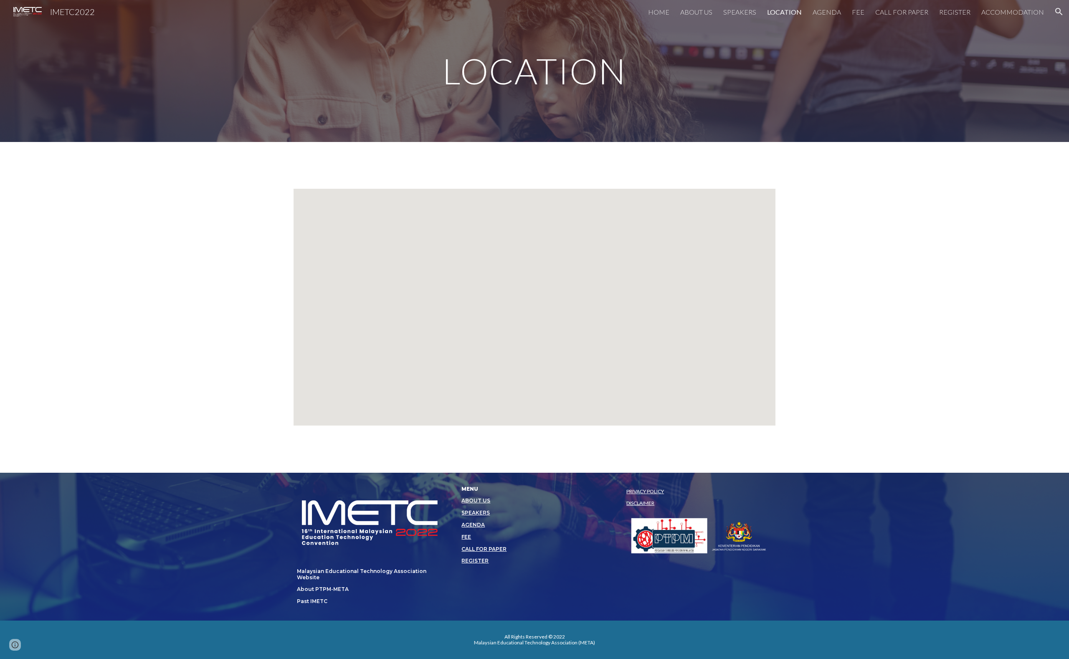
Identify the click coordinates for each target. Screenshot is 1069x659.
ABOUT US (475, 500)
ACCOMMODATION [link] (1012, 12)
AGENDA (473, 525)
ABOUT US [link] (696, 12)
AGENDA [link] (827, 12)
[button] (1059, 12)
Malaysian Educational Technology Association (361, 571)
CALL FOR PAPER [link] (901, 12)
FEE (466, 537)
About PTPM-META (323, 589)
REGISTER (475, 561)
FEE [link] (858, 12)
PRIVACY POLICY (645, 491)
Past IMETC (312, 601)
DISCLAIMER (640, 503)
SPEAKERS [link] (739, 12)
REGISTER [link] (954, 12)
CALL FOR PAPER (484, 549)
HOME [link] (658, 12)
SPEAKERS (475, 512)
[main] (534, 71)
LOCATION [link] (784, 12)
